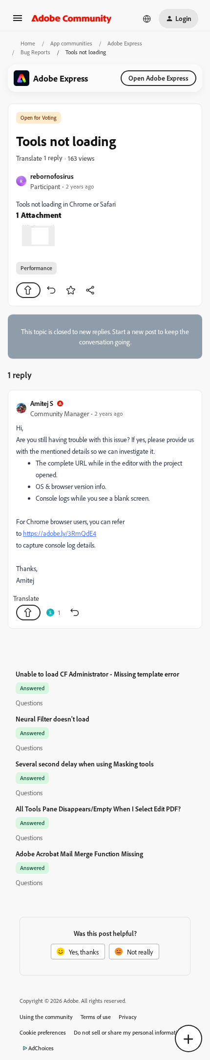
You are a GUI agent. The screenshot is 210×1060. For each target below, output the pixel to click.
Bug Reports (35, 52)
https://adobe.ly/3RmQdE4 (59, 533)
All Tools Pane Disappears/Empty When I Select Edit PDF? (98, 809)
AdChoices (41, 1048)
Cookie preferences (43, 1032)
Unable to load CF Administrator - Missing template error (97, 674)
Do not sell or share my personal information (129, 1032)
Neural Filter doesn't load (52, 719)
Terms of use (96, 1016)
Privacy (128, 1016)
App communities (71, 43)
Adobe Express (124, 43)
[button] (17, 21)
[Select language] (147, 18)
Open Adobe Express (158, 78)
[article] (105, 509)
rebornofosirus (52, 176)
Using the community (46, 1016)
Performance (36, 268)
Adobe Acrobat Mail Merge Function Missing (79, 853)
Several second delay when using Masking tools (85, 764)
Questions (29, 703)
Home (28, 43)
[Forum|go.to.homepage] (71, 18)
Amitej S (41, 403)
